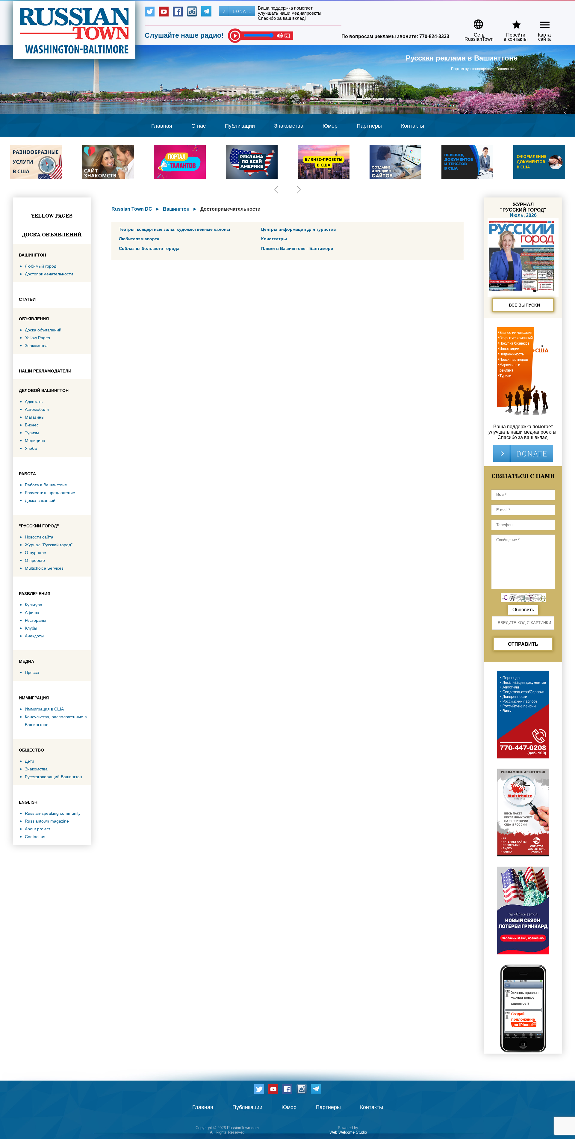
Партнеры (369, 126)
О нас (198, 126)
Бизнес (32, 425)
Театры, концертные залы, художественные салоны (174, 229)
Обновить (523, 609)
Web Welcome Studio (348, 1132)
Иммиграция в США (44, 709)
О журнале (35, 552)
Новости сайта (39, 537)
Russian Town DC (131, 209)
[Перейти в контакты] (512, 22)
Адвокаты (34, 401)
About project (37, 828)
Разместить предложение (50, 492)
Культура (33, 604)
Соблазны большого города (149, 248)
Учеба (31, 448)
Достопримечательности (49, 273)
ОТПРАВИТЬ (523, 644)
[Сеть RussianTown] (475, 22)
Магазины (34, 417)
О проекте (35, 560)
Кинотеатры (274, 238)
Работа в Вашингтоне (46, 484)
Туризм (32, 432)
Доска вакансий (40, 500)
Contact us (35, 836)
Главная (161, 126)
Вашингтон (176, 209)
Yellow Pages (51, 215)
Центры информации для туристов (298, 229)
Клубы (31, 628)
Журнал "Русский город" (48, 544)
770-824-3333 (434, 36)
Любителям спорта (139, 238)
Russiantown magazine (47, 821)
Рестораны (35, 620)
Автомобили (37, 409)
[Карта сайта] (540, 22)
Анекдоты (34, 635)
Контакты (412, 126)
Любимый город (40, 266)
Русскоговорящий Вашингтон (53, 776)
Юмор (330, 126)
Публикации (240, 126)
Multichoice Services (44, 568)
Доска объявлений (52, 234)
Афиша (32, 612)
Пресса (32, 672)
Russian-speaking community (53, 813)
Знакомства (288, 126)
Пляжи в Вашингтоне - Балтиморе (297, 248)
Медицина (35, 440)
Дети (29, 761)
